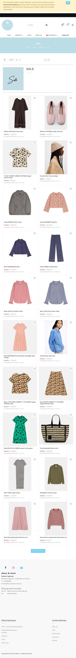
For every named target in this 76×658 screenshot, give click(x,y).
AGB (53, 630)
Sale (48, 47)
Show (11, 60)
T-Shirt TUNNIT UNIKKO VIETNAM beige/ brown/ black (17, 176)
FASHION (41, 47)
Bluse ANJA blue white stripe (49, 311)
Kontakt (54, 640)
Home (28, 47)
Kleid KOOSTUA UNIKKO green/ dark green (18, 448)
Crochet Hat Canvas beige (49, 176)
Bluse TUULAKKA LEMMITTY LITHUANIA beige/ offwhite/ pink (20, 403)
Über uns (55, 627)
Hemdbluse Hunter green (48, 493)
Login (3, 639)
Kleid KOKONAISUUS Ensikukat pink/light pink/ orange (19, 356)
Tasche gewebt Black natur (49, 448)
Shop (34, 47)
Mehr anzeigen (38, 551)
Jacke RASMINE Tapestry (48, 222)
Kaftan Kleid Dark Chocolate (13, 131)
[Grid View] (45, 59)
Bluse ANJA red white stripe (13, 311)
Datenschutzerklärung (11, 5)
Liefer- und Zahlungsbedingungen (12, 627)
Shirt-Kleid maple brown (12, 493)
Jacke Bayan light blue (47, 356)
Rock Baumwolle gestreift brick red (15, 537)
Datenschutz (56, 634)
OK (68, 3)
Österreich (52, 35)
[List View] (48, 59)
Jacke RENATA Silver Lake (13, 222)
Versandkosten (20, 136)
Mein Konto (5, 643)
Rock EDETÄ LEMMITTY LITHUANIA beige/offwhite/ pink (52, 403)
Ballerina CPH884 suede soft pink (51, 131)
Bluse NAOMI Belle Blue (12, 267)
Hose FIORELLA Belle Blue (48, 267)
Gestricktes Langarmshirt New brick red (53, 537)
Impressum (55, 637)
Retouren (4, 636)
